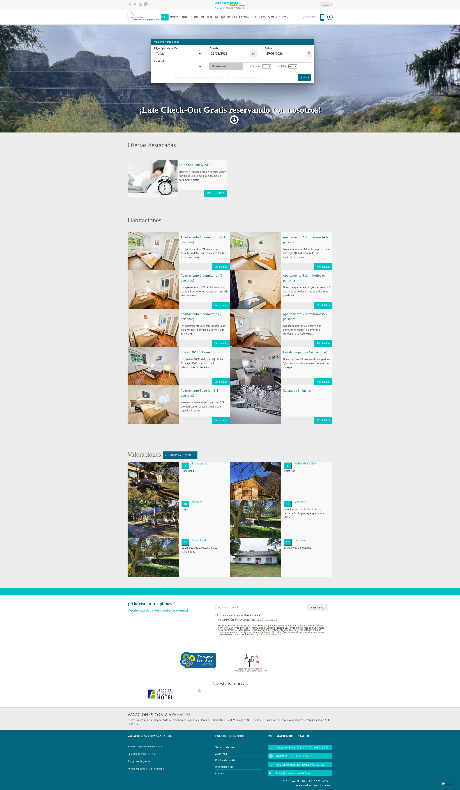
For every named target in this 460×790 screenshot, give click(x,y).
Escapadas (243, 17)
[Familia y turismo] (198, 659)
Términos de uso (224, 747)
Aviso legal (221, 753)
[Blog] (140, 4)
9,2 (287, 542)
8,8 (185, 542)
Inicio (164, 17)
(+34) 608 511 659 (300, 756)
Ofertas (195, 17)
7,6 (287, 504)
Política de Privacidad (270, 634)
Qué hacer (228, 17)
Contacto (220, 773)
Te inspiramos (260, 17)
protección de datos (252, 615)
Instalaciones (210, 17)
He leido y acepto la (241, 615)
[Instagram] (135, 4)
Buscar (304, 77)
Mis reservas (279, 17)
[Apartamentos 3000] (230, 694)
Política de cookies (225, 760)
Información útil (224, 766)
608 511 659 (321, 747)
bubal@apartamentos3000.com (294, 773)
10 (185, 504)
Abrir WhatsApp (413, 771)
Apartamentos (179, 17)
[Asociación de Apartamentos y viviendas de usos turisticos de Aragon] (251, 662)
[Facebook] (130, 4)
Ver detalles (220, 266)
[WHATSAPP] (146, 4)
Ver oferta (216, 193)
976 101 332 (317, 764)
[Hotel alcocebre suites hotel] (160, 694)
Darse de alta (317, 607)
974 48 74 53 (304, 747)
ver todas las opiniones (180, 455)
